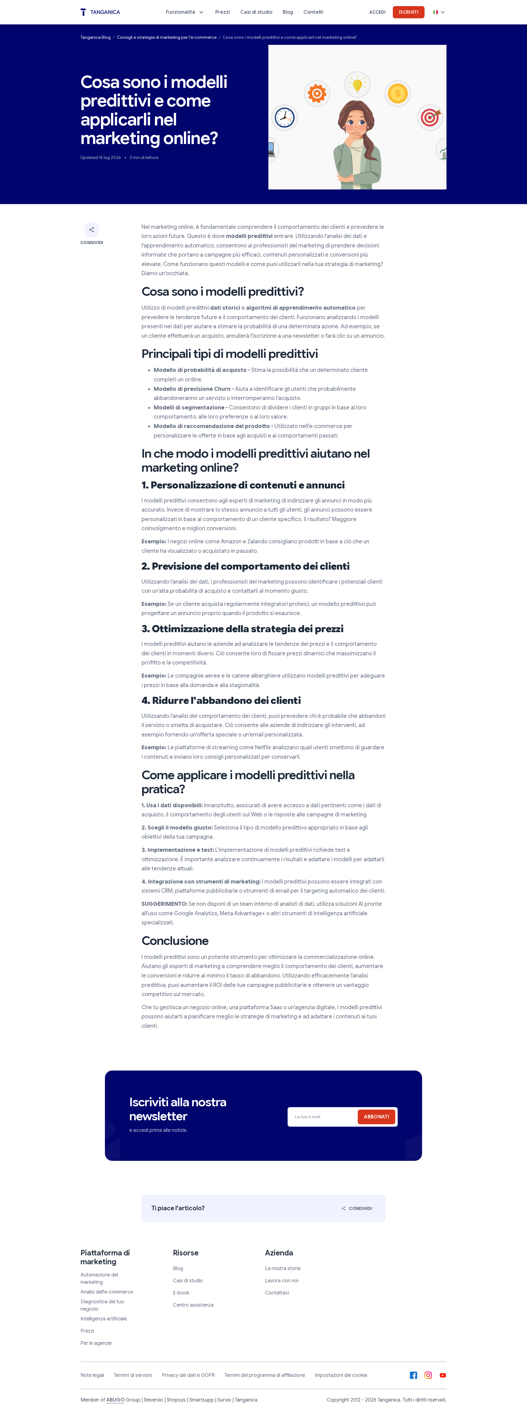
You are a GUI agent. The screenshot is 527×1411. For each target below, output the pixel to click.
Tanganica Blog (96, 37)
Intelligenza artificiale (104, 1319)
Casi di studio (188, 1281)
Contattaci (277, 1293)
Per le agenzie (96, 1343)
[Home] (100, 12)
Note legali (92, 1375)
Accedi (377, 12)
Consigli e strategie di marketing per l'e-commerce (167, 37)
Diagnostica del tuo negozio (102, 1305)
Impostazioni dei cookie (341, 1375)
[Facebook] (413, 1375)
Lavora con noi (281, 1281)
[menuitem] (185, 12)
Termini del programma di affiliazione (264, 1375)
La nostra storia (282, 1268)
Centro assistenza (193, 1305)
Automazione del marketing (99, 1278)
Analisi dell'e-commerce (107, 1292)
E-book (181, 1293)
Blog (178, 1268)
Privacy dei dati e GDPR (188, 1375)
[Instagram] (428, 1375)
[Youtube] (442, 1375)
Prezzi (87, 1331)
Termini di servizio (133, 1375)
